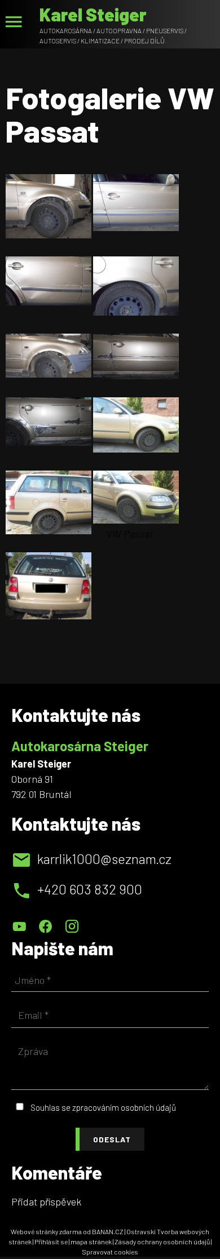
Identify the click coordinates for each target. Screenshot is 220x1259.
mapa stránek (91, 1241)
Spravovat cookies (110, 1252)
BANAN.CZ (108, 1231)
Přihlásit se (51, 1241)
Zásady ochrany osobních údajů (162, 1241)
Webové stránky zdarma (46, 1231)
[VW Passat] (136, 497)
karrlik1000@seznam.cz (104, 858)
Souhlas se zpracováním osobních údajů (103, 1107)
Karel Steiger (93, 14)
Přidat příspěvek (46, 1201)
